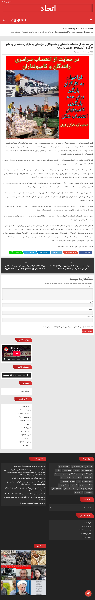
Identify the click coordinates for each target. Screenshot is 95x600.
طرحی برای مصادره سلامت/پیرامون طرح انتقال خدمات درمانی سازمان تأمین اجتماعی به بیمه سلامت (70, 267)
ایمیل (91, 309)
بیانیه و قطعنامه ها (72, 28)
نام (91, 302)
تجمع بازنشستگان (69, 488)
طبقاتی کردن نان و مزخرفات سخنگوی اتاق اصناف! (28, 466)
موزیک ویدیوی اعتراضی (84, 488)
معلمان (72, 481)
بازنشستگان (64, 481)
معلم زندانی (88, 492)
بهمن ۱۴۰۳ (26, 424)
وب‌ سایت (90, 316)
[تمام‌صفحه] (5, 359)
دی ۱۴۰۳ (26, 428)
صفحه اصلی (88, 28)
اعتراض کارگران (76, 477)
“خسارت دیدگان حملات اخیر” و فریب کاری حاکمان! (27, 478)
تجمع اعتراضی (66, 470)
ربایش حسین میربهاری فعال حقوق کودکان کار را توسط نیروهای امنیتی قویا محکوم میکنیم (25, 489)
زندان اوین (74, 485)
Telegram (31, 252)
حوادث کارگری (73, 474)
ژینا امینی (76, 470)
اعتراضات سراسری (77, 466)
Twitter (58, 252)
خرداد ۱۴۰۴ (26, 410)
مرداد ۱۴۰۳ (26, 445)
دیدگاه (90, 287)
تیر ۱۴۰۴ (26, 406)
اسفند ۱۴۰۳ (25, 420)
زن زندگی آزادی (64, 485)
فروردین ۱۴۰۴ (25, 417)
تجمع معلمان (88, 477)
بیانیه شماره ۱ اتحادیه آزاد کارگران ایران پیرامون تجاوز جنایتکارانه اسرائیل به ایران (24, 498)
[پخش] (28, 359)
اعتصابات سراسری (64, 466)
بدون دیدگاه (76, 52)
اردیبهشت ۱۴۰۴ (24, 413)
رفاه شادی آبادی (57, 488)
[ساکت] (9, 359)
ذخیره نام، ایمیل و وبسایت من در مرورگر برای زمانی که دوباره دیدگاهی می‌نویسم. (68, 326)
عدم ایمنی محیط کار (61, 474)
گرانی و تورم (79, 492)
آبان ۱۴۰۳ (26, 435)
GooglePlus (72, 252)
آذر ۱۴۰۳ (26, 431)
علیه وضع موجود (87, 470)
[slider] (6, 375)
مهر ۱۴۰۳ (26, 438)
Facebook (87, 252)
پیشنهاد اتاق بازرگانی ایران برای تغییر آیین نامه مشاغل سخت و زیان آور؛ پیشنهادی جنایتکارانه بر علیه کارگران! (25, 267)
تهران (78, 481)
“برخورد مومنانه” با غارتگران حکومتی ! (31, 503)
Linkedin (45, 252)
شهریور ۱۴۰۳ (25, 442)
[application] (16, 353)
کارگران (58, 470)
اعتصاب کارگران (65, 477)
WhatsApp (17, 252)
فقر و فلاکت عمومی (86, 474)
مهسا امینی (88, 466)
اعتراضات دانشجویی (86, 485)
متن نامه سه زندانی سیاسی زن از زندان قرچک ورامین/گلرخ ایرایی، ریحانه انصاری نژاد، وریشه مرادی (26, 483)
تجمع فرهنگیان (87, 481)
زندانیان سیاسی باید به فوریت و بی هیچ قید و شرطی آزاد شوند (23, 493)
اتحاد (48, 8)
